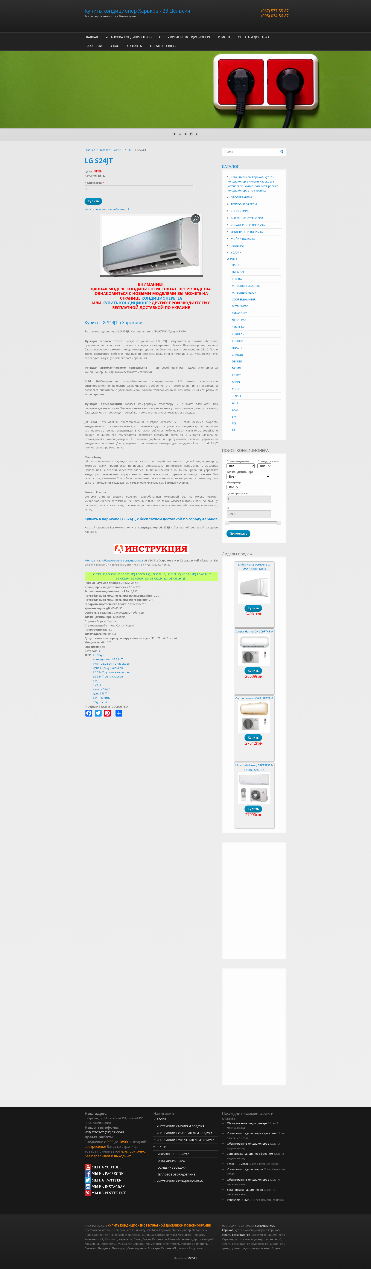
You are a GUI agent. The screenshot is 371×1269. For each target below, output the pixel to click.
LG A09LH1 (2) (140, 578)
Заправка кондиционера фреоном (250, 1154)
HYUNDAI (238, 272)
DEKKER (237, 361)
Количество (94, 183)
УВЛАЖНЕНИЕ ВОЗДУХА (173, 1154)
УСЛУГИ (236, 252)
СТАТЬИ (161, 1147)
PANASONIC (239, 313)
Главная (90, 150)
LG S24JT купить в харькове (111, 672)
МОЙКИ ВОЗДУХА (243, 239)
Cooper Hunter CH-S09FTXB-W (254, 631)
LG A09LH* (204, 574)
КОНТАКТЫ (134, 46)
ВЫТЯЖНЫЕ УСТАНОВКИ (247, 218)
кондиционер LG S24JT (108, 659)
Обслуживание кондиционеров (248, 1143)
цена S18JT (100, 693)
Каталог (104, 150)
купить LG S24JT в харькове (111, 663)
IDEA (235, 410)
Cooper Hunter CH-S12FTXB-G (254, 698)
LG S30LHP (98, 574)
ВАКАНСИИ (94, 46)
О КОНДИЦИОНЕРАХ (171, 1161)
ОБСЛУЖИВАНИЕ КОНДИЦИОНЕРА (184, 37)
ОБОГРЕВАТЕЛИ (241, 197)
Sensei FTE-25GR (237, 1164)
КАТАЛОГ (230, 166)
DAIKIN (236, 368)
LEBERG (237, 279)
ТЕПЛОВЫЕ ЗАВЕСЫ (244, 204)
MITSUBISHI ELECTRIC (246, 286)
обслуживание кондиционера (122, 560)
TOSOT (236, 375)
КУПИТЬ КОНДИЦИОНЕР (126, 302)
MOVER (192, 1258)
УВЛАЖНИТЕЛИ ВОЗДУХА (248, 225)
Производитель (238, 461)
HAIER (236, 265)
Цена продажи (237, 493)
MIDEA (236, 382)
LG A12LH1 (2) (158, 578)
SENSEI (236, 396)
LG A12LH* (123, 578)
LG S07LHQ (128, 574)
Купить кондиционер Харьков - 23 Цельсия (137, 10)
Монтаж (90, 560)
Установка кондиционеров (245, 1169)
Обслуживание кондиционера (247, 1123)
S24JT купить (101, 698)
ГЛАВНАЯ (91, 37)
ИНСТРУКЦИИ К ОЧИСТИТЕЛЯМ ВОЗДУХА (184, 1133)
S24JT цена (100, 702)
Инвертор (234, 482)
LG (129, 150)
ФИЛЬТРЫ (237, 245)
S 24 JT (97, 685)
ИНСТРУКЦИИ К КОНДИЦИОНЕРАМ (180, 1181)
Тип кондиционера (240, 472)
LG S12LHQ (158, 574)
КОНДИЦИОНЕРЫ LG (161, 298)
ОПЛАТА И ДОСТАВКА (253, 37)
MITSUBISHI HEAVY (244, 292)
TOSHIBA (237, 341)
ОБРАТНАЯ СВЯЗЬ (163, 46)
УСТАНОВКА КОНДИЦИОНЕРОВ (128, 37)
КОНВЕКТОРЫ (240, 211)
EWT (234, 416)
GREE (235, 403)
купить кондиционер (236, 1235)
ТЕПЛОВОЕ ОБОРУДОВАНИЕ (176, 1174)
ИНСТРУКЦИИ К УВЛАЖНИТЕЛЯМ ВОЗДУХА (185, 1140)
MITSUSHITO (240, 306)
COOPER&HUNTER (243, 299)
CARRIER (237, 354)
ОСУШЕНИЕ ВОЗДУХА (172, 1167)
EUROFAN (238, 334)
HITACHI (237, 348)
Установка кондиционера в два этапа (251, 1133)
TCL (234, 423)
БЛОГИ (161, 1119)
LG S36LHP (113, 574)
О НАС (114, 46)
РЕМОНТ (224, 37)
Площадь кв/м (268, 461)
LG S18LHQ (174, 574)
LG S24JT (98, 655)
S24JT (96, 681)
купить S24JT (101, 689)
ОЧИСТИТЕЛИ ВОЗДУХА (247, 232)
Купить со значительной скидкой (107, 209)
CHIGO (236, 389)
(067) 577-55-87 (275, 10)
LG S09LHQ (143, 574)
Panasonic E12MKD (239, 1200)
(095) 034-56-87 (275, 15)
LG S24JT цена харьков (108, 676)
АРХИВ (118, 150)
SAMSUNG (238, 327)
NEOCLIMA (239, 320)
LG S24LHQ (189, 574)
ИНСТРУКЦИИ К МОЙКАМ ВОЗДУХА (180, 1126)
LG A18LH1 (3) (177, 578)
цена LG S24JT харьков (108, 668)
